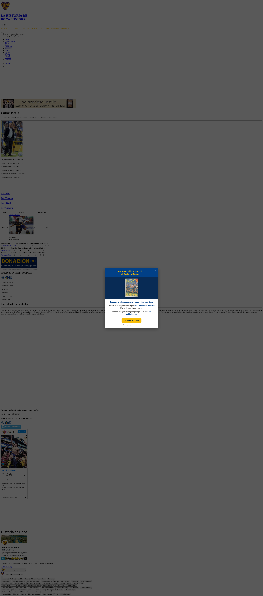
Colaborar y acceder (131, 320)
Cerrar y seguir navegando (131, 325)
